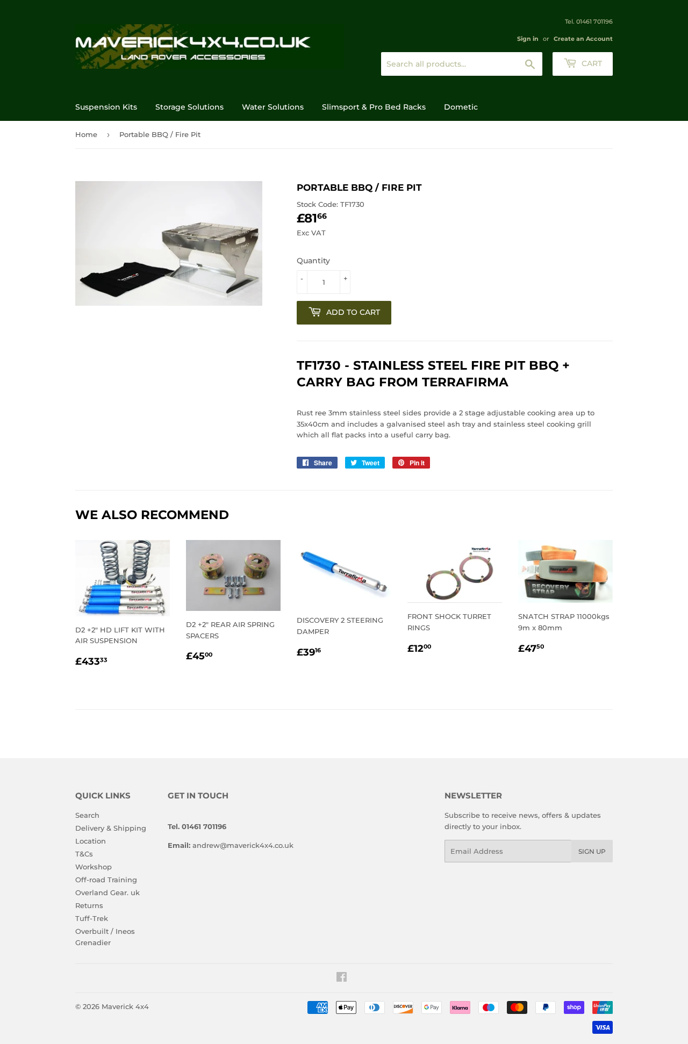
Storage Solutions (189, 107)
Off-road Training (106, 879)
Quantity (313, 260)
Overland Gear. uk (107, 892)
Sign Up (592, 851)
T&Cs (84, 853)
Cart (590, 63)
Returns (89, 905)
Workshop (93, 866)
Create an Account (583, 38)
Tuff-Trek (91, 918)
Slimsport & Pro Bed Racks (374, 107)
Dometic (461, 107)
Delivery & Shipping (110, 828)
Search (87, 815)
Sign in (528, 38)
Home (86, 134)
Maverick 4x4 (125, 1006)
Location (90, 841)
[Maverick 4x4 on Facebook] (341, 978)
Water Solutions (273, 107)
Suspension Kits (106, 107)
